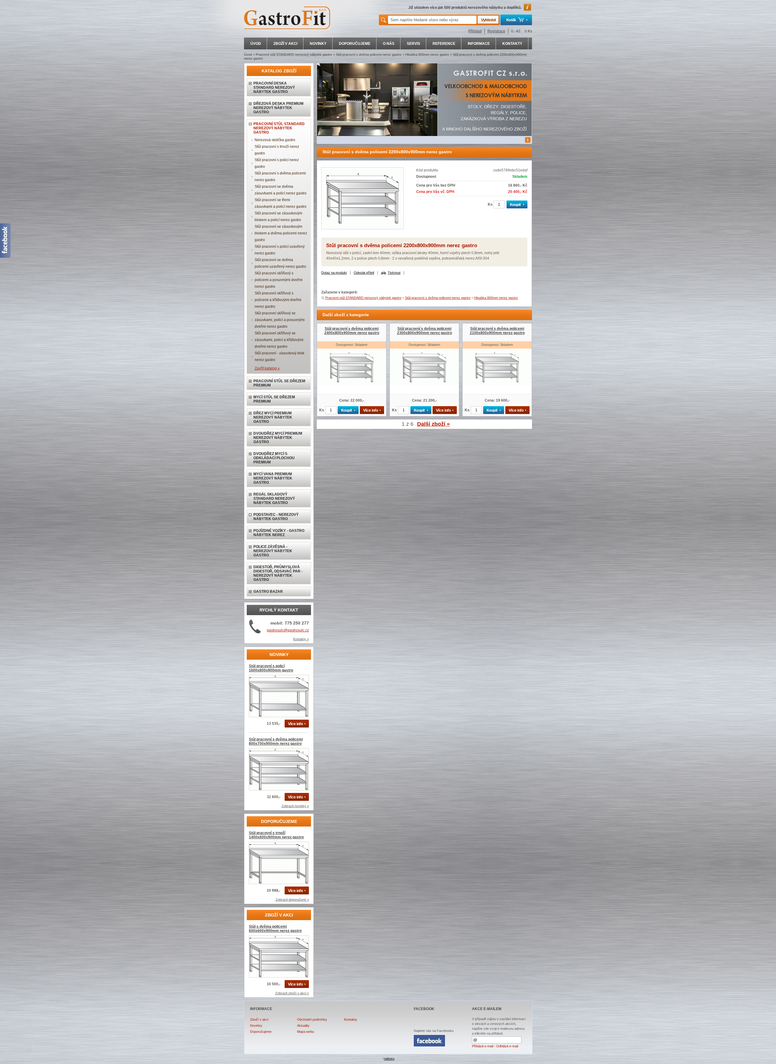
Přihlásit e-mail (482, 1046)
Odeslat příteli (364, 272)
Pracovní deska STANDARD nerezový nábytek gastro (274, 87)
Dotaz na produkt (334, 272)
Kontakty (350, 1019)
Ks (490, 204)
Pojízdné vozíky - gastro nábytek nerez (278, 533)
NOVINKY (318, 43)
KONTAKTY (512, 43)
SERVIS (413, 43)
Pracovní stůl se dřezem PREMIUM (279, 383)
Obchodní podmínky (312, 1019)
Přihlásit (475, 31)
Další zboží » (433, 424)
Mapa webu (305, 1031)
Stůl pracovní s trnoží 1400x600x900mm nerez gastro (276, 835)
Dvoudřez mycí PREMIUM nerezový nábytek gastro (277, 437)
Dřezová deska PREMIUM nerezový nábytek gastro (278, 107)
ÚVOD (255, 43)
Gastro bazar (268, 591)
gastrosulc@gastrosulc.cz (288, 630)
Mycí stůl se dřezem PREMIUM (274, 399)
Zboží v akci (259, 1019)
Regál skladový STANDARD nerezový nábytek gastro (274, 498)
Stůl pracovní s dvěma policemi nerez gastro (368, 54)
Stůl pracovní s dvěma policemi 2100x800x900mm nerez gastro (497, 330)
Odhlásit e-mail (507, 1046)
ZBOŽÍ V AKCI (285, 43)
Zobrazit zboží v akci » (292, 993)
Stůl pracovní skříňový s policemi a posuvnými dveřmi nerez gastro (279, 280)
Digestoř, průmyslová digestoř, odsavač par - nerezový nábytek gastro (278, 573)
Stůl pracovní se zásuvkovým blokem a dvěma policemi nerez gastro (281, 233)
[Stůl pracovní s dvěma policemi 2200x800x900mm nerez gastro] (362, 228)
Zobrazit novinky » (295, 806)
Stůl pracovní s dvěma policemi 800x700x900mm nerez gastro (276, 741)
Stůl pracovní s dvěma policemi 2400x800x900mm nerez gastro (351, 330)
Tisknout (394, 272)
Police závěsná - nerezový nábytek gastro (272, 551)
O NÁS (388, 43)
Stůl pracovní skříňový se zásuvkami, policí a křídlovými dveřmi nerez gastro (279, 340)
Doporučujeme (261, 1031)
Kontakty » (301, 639)
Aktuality (303, 1025)
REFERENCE (444, 43)
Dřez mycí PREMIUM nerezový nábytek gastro (272, 417)
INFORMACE (479, 43)
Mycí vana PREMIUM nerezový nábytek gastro (272, 478)
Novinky (256, 1025)
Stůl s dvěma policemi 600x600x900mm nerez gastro (275, 928)
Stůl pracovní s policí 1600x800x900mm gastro (271, 668)
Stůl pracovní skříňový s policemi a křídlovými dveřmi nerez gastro (278, 300)
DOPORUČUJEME (354, 43)
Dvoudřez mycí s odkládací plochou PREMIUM (274, 458)
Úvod (248, 54)
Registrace (496, 31)
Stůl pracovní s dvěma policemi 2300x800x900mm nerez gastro (424, 330)
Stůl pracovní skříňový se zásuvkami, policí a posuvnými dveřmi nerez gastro (280, 320)
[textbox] (432, 19)
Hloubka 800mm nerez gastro (427, 54)
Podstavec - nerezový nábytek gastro (276, 516)
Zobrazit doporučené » (292, 899)
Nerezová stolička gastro (275, 140)
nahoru (389, 1058)
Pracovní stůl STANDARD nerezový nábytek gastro (294, 54)
